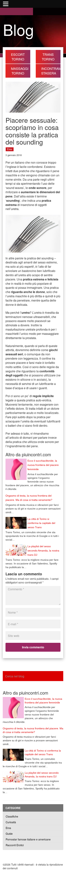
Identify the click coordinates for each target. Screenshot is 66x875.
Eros (9, 149)
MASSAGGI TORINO (19, 70)
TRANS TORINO (48, 56)
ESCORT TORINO (18, 56)
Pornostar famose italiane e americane (28, 839)
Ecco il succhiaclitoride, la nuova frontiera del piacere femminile (43, 465)
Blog (18, 29)
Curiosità (11, 822)
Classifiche (12, 816)
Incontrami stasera (50, 70)
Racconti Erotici (15, 845)
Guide (9, 833)
